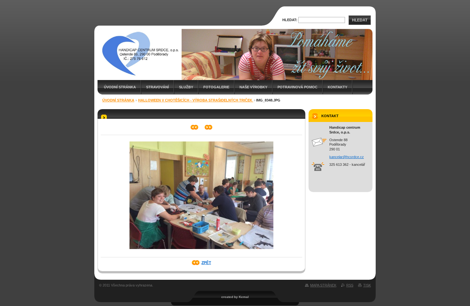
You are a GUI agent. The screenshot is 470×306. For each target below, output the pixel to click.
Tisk (367, 285)
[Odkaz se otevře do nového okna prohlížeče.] (201, 251)
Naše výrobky (253, 87)
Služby (186, 87)
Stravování (157, 87)
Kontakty (337, 87)
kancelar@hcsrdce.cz (346, 157)
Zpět (206, 263)
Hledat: (289, 20)
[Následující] (209, 127)
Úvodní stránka (120, 87)
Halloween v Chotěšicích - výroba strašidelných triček (195, 100)
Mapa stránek (323, 285)
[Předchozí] (195, 127)
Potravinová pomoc (297, 87)
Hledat (359, 20)
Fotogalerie (216, 87)
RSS (349, 285)
